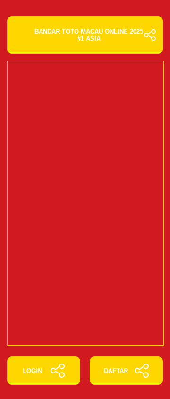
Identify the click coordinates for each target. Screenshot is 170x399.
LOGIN (32, 370)
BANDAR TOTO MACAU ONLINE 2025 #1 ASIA (88, 35)
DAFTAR (116, 370)
